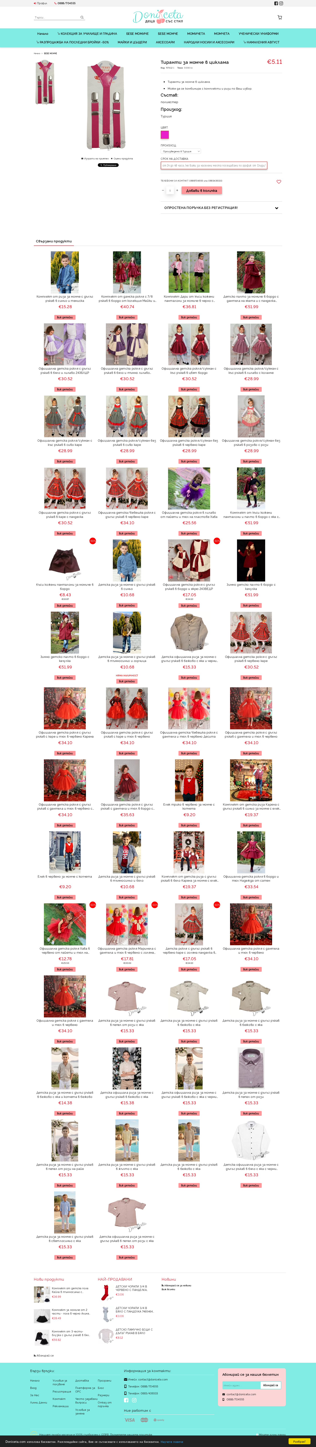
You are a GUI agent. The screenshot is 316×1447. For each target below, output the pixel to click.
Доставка (82, 1380)
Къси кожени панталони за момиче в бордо (64, 586)
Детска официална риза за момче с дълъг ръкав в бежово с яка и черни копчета (189, 659)
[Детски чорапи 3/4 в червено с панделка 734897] (106, 1292)
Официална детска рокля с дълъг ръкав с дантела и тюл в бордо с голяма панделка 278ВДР (127, 807)
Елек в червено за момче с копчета (65, 876)
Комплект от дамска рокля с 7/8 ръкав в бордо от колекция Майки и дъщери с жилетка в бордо (127, 299)
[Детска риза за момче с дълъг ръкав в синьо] (127, 560)
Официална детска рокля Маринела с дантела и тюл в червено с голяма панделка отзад (127, 951)
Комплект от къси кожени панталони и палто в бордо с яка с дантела (251, 515)
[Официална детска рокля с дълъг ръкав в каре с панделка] (65, 488)
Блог (101, 1387)
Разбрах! (299, 1441)
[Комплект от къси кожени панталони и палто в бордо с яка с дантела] (251, 488)
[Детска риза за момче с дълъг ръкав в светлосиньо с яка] (65, 1212)
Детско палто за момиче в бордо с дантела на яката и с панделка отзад (251, 299)
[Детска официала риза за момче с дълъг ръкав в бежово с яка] (127, 1068)
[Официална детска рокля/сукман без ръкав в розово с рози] (251, 416)
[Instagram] (135, 1400)
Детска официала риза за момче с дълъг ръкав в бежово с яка (127, 1094)
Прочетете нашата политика (131, 1434)
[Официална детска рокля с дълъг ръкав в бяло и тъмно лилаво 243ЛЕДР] (127, 344)
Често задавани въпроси (86, 1400)
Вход (33, 1387)
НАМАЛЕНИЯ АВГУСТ (263, 42)
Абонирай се (45, 1355)
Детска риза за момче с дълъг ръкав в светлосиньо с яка (64, 1238)
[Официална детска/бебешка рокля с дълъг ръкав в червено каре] (127, 488)
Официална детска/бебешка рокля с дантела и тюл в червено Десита (189, 734)
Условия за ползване (60, 1382)
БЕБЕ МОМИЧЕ (137, 33)
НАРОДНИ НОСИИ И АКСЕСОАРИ (209, 42)
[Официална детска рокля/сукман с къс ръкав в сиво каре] (65, 416)
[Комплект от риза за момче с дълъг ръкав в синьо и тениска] (65, 272)
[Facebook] (127, 1400)
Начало (42, 33)
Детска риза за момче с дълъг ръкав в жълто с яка (126, 1166)
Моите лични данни (272, 1434)
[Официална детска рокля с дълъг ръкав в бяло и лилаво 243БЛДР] (65, 344)
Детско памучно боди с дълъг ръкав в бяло (134, 1331)
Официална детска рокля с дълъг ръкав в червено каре (251, 659)
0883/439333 (149, 1393)
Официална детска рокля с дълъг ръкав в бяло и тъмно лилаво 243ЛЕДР (127, 371)
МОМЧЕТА (222, 33)
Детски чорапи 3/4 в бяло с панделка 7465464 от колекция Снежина (134, 1309)
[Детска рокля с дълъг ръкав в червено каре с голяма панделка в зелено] (189, 924)
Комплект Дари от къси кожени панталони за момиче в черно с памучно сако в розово (189, 299)
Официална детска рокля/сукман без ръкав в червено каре (189, 442)
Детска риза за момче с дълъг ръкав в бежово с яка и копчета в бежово (64, 1094)
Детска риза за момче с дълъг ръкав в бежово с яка (189, 1022)
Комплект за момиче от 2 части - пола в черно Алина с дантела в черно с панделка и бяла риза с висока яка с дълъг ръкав (70, 1311)
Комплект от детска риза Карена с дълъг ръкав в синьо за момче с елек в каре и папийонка (251, 807)
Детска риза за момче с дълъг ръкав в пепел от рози (251, 1094)
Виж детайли (65, 317)
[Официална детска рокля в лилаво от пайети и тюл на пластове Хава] (189, 488)
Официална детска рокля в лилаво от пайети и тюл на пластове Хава (189, 514)
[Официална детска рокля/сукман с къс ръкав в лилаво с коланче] (251, 344)
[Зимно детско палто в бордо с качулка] (251, 560)
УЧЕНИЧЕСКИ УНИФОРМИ (259, 33)
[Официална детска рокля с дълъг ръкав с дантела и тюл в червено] (251, 708)
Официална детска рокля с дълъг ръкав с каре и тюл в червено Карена (65, 734)
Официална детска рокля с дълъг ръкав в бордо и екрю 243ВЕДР (189, 586)
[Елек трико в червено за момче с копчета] (189, 780)
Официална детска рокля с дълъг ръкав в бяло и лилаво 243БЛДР (65, 370)
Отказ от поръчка (105, 1404)
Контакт (59, 1398)
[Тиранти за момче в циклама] (45, 82)
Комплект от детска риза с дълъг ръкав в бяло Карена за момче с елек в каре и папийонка (189, 879)
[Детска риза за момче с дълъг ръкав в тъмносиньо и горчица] (127, 633)
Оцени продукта (123, 158)
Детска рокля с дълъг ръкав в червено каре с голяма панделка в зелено (189, 951)
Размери (103, 1395)
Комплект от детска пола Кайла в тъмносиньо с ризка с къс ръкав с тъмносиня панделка (70, 1290)
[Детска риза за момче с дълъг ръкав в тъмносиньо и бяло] (127, 852)
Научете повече (172, 1441)
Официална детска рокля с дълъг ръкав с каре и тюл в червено (127, 734)
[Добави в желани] (279, 182)
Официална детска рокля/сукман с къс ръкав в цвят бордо (189, 370)
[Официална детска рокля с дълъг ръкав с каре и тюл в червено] (127, 708)
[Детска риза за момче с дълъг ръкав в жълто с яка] (127, 1140)
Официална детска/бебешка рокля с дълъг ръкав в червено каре (127, 514)
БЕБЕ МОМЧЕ (168, 33)
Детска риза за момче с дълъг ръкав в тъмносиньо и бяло (126, 878)
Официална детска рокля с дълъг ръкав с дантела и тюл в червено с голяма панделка (65, 807)
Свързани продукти (54, 241)
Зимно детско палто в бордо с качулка (251, 586)
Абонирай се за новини (177, 1285)
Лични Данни (38, 1402)
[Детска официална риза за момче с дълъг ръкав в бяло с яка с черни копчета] (251, 1140)
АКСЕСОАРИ (165, 42)
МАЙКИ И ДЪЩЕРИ (132, 42)
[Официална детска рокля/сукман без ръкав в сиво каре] (127, 416)
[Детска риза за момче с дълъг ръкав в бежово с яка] (189, 996)
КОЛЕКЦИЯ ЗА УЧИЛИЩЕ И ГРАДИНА (89, 33)
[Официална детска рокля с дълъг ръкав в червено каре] (251, 633)
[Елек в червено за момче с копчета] (65, 852)
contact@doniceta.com (153, 1379)
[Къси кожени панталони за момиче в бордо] (65, 560)
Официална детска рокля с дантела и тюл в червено (251, 950)
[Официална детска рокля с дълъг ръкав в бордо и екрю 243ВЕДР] (189, 560)
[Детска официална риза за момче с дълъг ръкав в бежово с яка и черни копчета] (189, 633)
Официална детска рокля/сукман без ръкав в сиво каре (127, 442)
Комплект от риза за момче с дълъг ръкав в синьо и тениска (65, 298)
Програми (104, 1380)
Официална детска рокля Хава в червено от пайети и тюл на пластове (65, 951)
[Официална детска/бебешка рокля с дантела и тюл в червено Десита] (189, 708)
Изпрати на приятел (96, 158)
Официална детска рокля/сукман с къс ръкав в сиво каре (64, 442)
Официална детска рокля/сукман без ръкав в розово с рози (251, 442)
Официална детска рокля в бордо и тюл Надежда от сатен (251, 878)
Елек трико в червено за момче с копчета (189, 806)
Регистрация (62, 1391)
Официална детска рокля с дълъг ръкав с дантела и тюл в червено (251, 734)
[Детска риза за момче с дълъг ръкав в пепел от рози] (251, 1068)
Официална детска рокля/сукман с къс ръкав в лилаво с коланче (251, 370)
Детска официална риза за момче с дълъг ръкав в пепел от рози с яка (126, 1238)
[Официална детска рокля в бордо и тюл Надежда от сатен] (251, 852)
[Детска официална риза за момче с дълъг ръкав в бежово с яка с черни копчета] (189, 1068)
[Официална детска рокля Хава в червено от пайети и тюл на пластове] (65, 924)
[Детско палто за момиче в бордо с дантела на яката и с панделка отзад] (251, 272)
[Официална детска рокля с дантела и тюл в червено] (251, 924)
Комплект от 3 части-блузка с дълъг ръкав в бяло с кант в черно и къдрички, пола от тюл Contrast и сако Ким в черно (71, 1333)
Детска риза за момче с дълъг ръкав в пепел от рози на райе (64, 1166)
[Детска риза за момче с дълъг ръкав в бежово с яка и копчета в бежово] (64, 1068)
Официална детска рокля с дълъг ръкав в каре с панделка (65, 514)
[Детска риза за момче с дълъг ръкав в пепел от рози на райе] (65, 1140)
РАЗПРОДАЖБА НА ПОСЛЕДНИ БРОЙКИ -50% (74, 42)
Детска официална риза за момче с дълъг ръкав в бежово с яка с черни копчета (189, 1095)
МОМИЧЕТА (196, 33)
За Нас (34, 1395)
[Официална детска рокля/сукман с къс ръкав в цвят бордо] (189, 344)
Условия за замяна (82, 1411)
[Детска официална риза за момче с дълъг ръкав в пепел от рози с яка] (127, 1212)
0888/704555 (67, 3)
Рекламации (61, 1406)
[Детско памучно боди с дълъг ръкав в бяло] (106, 1336)
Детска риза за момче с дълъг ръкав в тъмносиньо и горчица (126, 659)
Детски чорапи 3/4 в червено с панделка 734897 (131, 1287)
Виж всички (168, 1289)
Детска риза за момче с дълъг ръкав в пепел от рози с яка (126, 1022)
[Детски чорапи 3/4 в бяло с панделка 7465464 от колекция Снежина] (106, 1314)
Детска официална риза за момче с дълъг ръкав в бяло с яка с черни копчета (251, 1167)
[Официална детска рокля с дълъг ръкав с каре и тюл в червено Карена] (65, 708)
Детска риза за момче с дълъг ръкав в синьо (126, 586)
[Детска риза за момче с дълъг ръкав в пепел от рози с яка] (127, 996)
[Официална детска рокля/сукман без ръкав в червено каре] (189, 416)
